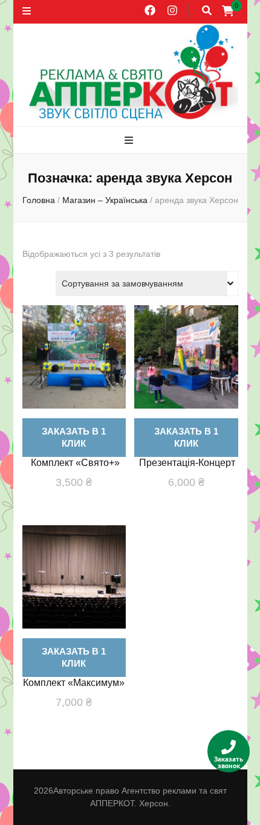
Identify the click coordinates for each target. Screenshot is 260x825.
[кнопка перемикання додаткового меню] (26, 12)
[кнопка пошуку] (207, 11)
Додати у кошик (74, 379)
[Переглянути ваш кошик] (228, 11)
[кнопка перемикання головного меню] (130, 141)
